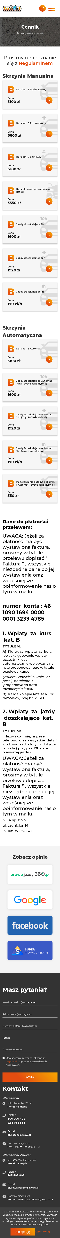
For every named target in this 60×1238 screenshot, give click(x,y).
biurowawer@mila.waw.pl (23, 1187)
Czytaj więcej (43, 1231)
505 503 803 (16, 1175)
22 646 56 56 (17, 1122)
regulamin (12, 1061)
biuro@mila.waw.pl (19, 1134)
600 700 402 (16, 1118)
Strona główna (25, 33)
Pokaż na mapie (17, 1106)
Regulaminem (36, 63)
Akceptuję (23, 1232)
